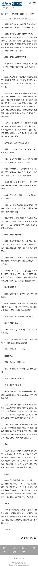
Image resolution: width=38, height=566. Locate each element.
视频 (14, 552)
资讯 (23, 548)
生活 (12, 8)
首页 (4, 548)
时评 (14, 548)
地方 (23, 552)
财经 (33, 548)
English (21, 558)
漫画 (4, 552)
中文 (15, 558)
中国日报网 (4, 8)
